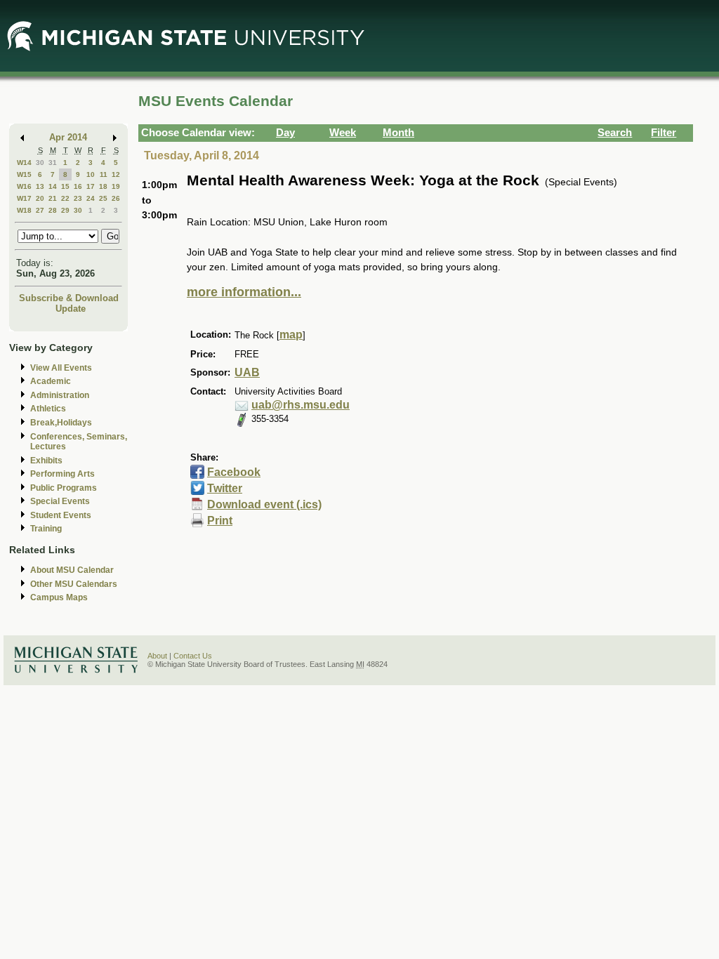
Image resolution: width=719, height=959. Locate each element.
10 (90, 174)
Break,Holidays (61, 423)
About (157, 656)
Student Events (60, 515)
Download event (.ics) (264, 504)
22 (65, 198)
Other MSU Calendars (73, 584)
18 (103, 186)
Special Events (60, 501)
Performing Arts (62, 474)
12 (116, 174)
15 (65, 186)
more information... (244, 292)
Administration (59, 395)
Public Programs (63, 488)
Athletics (48, 409)
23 (78, 198)
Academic (50, 381)
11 (103, 174)
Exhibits (46, 460)
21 (52, 198)
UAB (247, 372)
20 (40, 198)
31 (52, 162)
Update (70, 308)
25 (103, 198)
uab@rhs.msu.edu (300, 405)
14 (52, 186)
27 (40, 210)
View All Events (61, 368)
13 (40, 186)
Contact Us (192, 656)
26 (116, 198)
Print (219, 521)
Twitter (224, 488)
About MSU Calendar (72, 570)
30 (40, 162)
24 (90, 198)
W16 (24, 186)
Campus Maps (59, 597)
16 (78, 186)
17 (90, 186)
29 (65, 210)
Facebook (233, 472)
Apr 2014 (68, 137)
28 (52, 210)
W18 (24, 210)
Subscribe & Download (69, 298)
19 (116, 186)
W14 (24, 162)
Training (46, 529)
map (291, 334)
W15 (24, 174)
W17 (24, 198)
